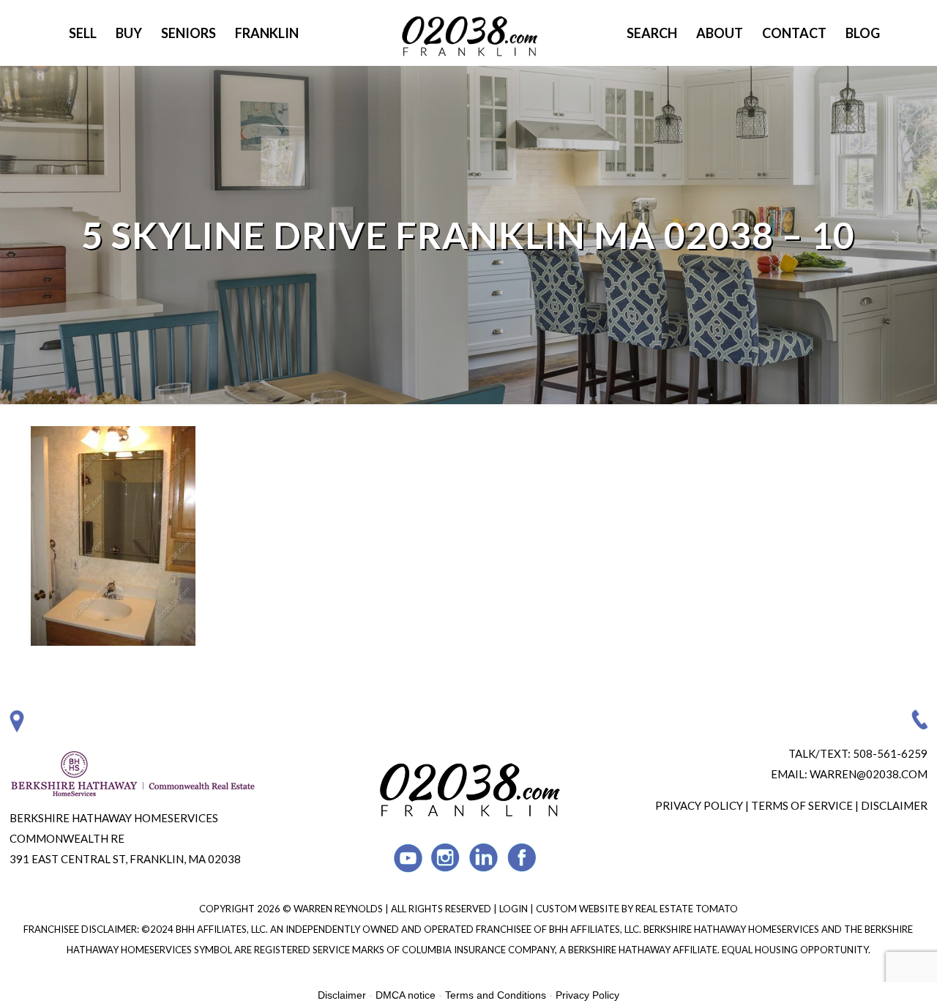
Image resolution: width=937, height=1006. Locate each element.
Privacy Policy (699, 805)
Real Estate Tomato (686, 908)
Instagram (446, 858)
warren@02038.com (868, 773)
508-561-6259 (890, 753)
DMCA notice (406, 995)
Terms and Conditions (495, 995)
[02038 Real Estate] (468, 33)
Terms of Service (802, 805)
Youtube (408, 858)
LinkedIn (484, 858)
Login (514, 908)
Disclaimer (894, 805)
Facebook (522, 858)
